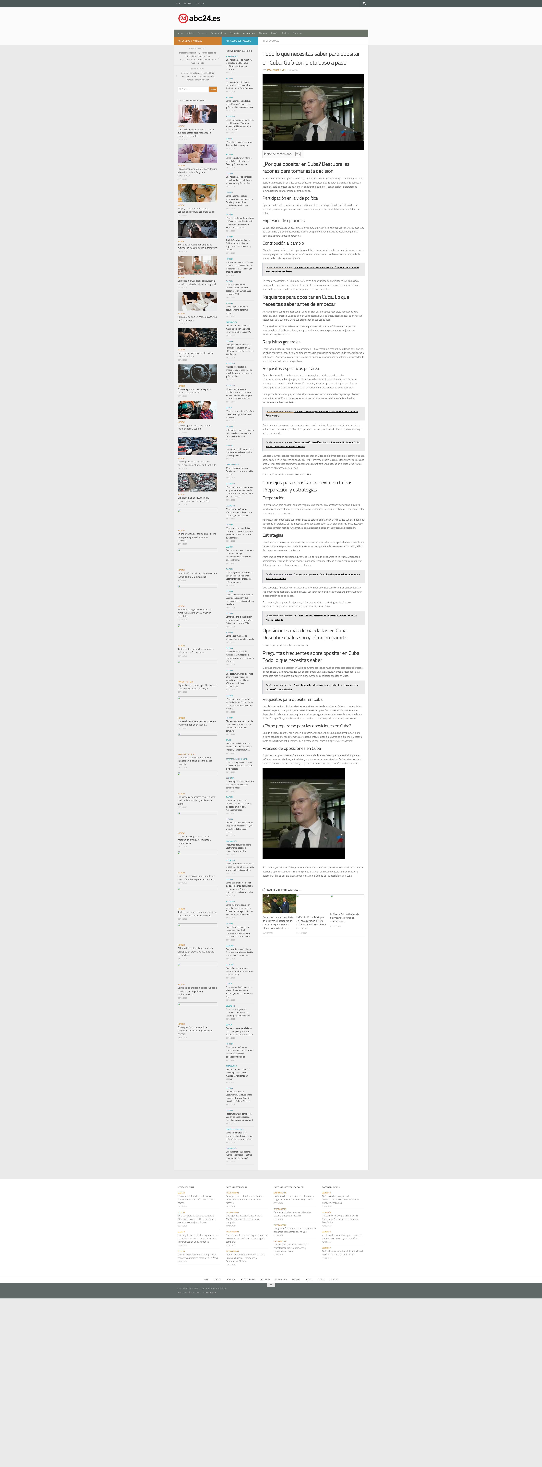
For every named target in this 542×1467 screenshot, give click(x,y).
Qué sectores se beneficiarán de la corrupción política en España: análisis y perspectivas (239, 1031)
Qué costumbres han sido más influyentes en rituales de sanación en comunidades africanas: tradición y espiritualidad (239, 680)
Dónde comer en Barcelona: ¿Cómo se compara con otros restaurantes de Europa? (239, 1155)
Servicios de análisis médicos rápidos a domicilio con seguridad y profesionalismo (197, 991)
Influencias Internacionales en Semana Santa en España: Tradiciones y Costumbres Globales (245, 1258)
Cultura (285, 33)
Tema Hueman (210, 1292)
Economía (234, 33)
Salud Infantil (241, 759)
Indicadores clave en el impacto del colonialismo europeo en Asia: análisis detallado (240, 433)
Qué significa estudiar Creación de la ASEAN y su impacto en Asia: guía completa (244, 1219)
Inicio (178, 3)
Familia (181, 682)
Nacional (263, 33)
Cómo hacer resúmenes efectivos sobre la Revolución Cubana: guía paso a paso (239, 512)
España (274, 33)
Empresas (202, 33)
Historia (229, 79)
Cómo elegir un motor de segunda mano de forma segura (237, 309)
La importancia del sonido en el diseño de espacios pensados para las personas (197, 537)
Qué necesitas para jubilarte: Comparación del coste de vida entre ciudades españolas (239, 952)
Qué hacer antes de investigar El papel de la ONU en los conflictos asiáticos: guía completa (247, 1238)
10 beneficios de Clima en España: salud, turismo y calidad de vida (240, 471)
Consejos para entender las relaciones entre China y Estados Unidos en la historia (245, 1199)
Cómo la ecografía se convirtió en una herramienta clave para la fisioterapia (239, 765)
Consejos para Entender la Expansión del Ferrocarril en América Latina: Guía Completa (239, 85)
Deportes (230, 759)
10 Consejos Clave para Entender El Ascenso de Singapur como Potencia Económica (340, 1219)
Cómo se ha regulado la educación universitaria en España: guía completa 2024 (238, 1012)
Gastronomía (231, 322)
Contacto (200, 3)
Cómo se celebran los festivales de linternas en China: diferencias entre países (196, 1199)
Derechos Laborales (234, 1129)
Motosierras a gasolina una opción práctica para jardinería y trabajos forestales (195, 613)
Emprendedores (218, 33)
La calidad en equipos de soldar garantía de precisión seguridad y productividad (194, 840)
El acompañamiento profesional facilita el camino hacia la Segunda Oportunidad (197, 172)
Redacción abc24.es (276, 70)
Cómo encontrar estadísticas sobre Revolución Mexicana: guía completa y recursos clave (239, 104)
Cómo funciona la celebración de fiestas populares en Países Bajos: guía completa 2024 (239, 620)
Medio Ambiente (232, 465)
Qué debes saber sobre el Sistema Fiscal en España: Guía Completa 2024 (239, 971)
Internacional (249, 33)
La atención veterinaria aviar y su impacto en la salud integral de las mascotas (195, 761)
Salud (228, 740)
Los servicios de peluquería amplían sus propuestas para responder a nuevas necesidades (196, 132)
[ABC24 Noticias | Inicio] (199, 18)
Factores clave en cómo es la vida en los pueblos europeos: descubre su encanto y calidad (239, 1117)
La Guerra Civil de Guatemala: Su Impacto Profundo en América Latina (344, 918)
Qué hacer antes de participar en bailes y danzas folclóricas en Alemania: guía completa (239, 180)
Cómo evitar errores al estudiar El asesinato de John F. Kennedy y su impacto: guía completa (240, 866)
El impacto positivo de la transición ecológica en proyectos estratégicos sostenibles (196, 951)
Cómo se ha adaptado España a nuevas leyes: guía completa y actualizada (240, 414)
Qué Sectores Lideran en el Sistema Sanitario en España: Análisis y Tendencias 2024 (239, 746)
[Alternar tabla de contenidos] (296, 154)
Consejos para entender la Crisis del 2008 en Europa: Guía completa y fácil (240, 784)
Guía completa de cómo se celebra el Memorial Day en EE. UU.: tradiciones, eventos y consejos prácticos (197, 1219)
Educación (230, 117)
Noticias (188, 3)
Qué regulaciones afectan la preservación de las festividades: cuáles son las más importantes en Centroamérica (198, 1238)
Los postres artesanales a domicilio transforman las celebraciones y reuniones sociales (291, 1248)
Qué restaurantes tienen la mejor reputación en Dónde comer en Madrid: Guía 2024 (238, 328)
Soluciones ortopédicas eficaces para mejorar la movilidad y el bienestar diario (196, 800)
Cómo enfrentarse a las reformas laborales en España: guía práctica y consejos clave (239, 1135)
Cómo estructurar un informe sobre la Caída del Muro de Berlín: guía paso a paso (239, 161)
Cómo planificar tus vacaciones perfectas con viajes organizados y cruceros (195, 1030)
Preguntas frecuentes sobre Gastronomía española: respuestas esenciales (238, 848)
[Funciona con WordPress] (189, 1292)
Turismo (229, 193)
